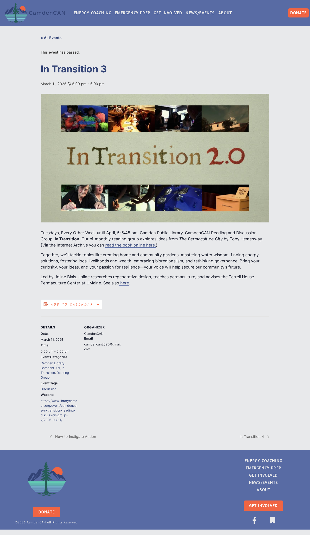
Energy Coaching (92, 12)
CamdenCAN (50, 368)
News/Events (200, 12)
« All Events (51, 37)
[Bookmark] (272, 520)
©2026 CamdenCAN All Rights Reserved (46, 522)
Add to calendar (72, 304)
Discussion (48, 389)
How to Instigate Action (75, 436)
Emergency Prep (132, 12)
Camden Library (52, 363)
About (225, 12)
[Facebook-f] (254, 520)
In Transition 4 (252, 436)
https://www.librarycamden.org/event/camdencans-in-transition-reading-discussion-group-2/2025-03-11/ (59, 410)
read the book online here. (130, 245)
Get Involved (168, 12)
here (124, 283)
